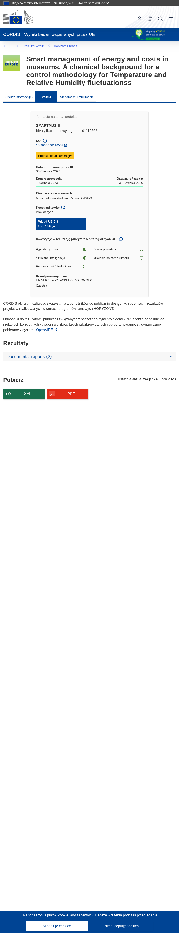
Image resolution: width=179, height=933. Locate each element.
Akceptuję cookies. (57, 926)
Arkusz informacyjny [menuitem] (19, 97)
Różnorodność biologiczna (54, 266)
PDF (71, 394)
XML (27, 394)
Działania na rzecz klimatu (111, 258)
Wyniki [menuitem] (46, 97)
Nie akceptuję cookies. (121, 926)
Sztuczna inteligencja (50, 258)
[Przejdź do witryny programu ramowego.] (11, 63)
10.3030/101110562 (49, 145)
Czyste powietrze (104, 249)
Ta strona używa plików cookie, (45, 915)
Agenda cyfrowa (47, 249)
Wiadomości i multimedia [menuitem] (76, 97)
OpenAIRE (45, 330)
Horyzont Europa (65, 45)
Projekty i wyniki (33, 45)
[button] (150, 19)
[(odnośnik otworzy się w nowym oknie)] (18, 17)
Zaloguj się (139, 19)
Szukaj (160, 19)
